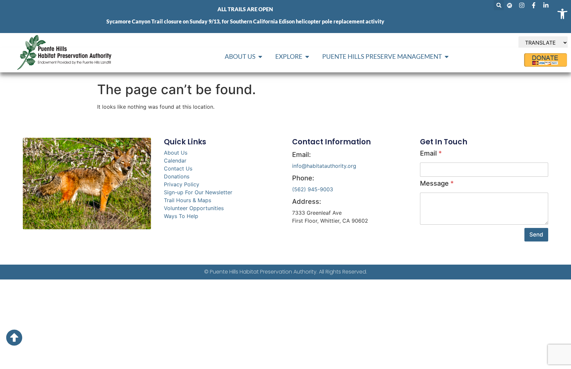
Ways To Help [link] (181, 216)
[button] (499, 5)
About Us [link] (175, 152)
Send (536, 234)
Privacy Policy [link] (181, 184)
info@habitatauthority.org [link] (324, 166)
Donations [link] (176, 176)
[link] (562, 13)
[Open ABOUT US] (260, 56)
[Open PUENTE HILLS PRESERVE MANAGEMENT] (446, 56)
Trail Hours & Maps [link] (187, 200)
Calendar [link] (175, 160)
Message (437, 183)
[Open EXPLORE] (307, 56)
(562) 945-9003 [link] (312, 189)
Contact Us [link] (178, 168)
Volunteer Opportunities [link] (194, 208)
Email (431, 153)
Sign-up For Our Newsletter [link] (198, 192)
